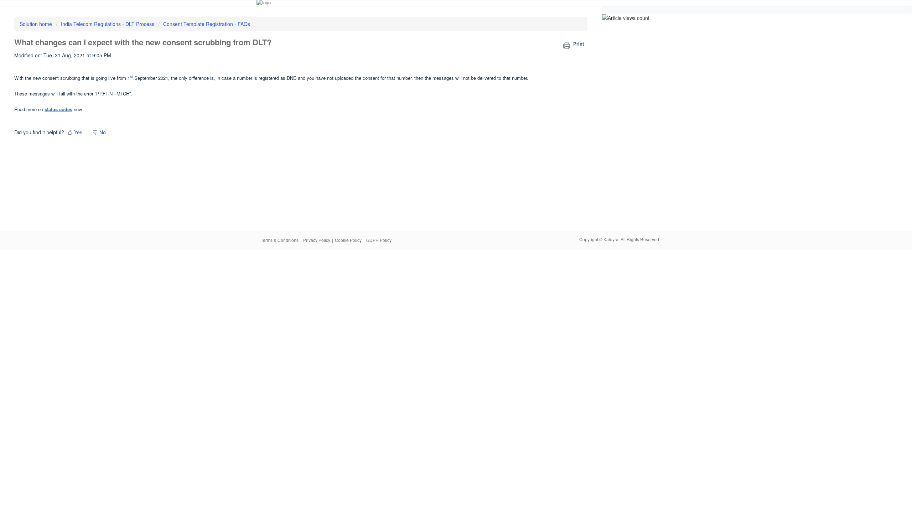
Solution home (36, 23)
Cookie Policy (348, 240)
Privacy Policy (316, 240)
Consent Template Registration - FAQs (206, 23)
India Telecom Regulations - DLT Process (107, 23)
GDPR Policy (379, 240)
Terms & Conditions (280, 240)
